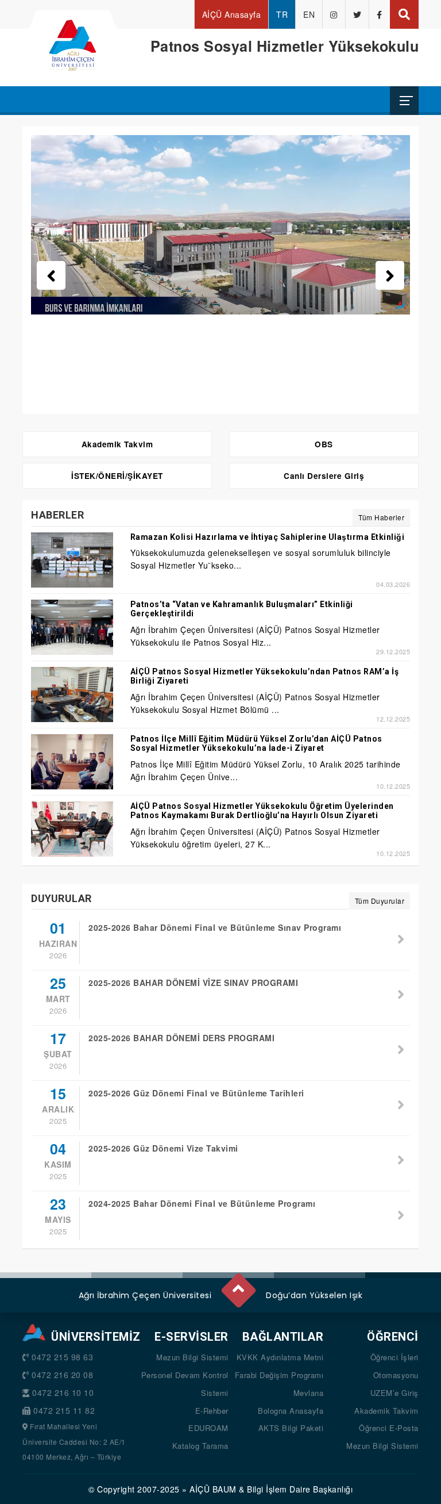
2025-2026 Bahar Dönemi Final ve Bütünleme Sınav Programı (214, 927)
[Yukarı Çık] (237, 1285)
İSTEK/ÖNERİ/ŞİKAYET (117, 475)
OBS (324, 444)
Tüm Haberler (381, 517)
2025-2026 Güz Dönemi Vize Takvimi (163, 1148)
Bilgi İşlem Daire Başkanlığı (300, 1489)
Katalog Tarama (200, 1445)
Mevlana (308, 1392)
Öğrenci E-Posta (389, 1427)
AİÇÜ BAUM (213, 1489)
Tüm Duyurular (380, 901)
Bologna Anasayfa (290, 1410)
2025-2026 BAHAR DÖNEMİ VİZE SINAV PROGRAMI (193, 982)
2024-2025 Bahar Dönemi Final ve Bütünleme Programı (201, 1203)
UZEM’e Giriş (394, 1392)
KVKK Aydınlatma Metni (280, 1357)
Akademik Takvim (117, 444)
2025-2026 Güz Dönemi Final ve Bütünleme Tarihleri (196, 1093)
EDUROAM (208, 1427)
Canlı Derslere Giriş (324, 475)
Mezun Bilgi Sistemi (192, 1357)
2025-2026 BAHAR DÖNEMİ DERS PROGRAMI (181, 1037)
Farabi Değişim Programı (279, 1374)
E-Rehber (212, 1410)
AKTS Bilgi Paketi (291, 1427)
